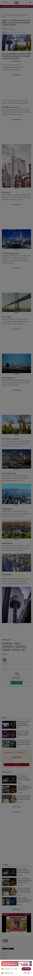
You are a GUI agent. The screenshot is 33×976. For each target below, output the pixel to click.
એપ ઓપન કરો (26, 969)
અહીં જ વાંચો (27, 973)
